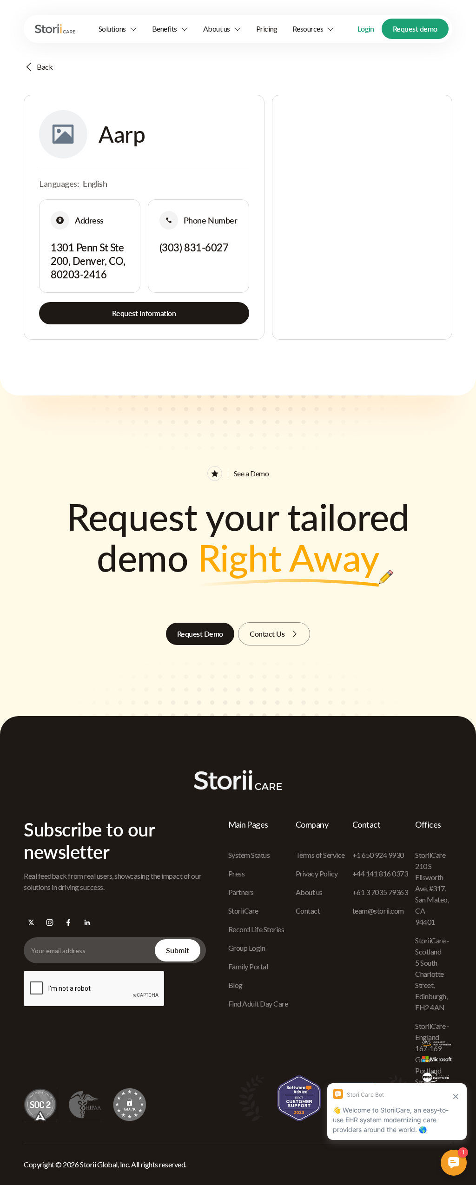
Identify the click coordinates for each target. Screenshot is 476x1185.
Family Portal (248, 966)
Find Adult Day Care (258, 1003)
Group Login (246, 947)
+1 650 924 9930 (378, 854)
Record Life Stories (256, 929)
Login (365, 28)
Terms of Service (320, 854)
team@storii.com (378, 910)
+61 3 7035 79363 (380, 892)
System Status (249, 854)
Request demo (415, 28)
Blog (235, 985)
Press (236, 873)
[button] (118, 29)
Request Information (144, 313)
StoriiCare (243, 910)
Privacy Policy (317, 873)
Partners (241, 892)
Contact (308, 910)
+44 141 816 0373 (380, 873)
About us (309, 892)
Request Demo (200, 633)
